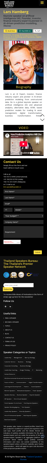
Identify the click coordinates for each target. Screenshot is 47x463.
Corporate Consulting (10, 366)
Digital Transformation (35, 382)
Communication (21, 382)
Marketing (39, 370)
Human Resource (9, 374)
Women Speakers (9, 390)
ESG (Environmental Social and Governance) (17, 378)
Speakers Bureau (9, 395)
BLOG (7, 334)
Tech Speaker (26, 407)
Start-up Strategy (30, 357)
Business (20, 362)
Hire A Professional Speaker (12, 415)
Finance (26, 386)
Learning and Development (12, 386)
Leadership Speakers (10, 411)
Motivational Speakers (24, 390)
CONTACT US (9, 338)
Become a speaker (12, 322)
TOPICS (7, 326)
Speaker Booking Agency (12, 407)
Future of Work (9, 382)
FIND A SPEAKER (10, 318)
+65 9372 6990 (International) (15, 176)
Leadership (7, 357)
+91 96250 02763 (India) (13, 179)
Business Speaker (22, 395)
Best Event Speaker (10, 419)
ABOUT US (8, 330)
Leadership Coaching (10, 370)
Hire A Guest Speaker (20, 399)
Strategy (28, 362)
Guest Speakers (36, 386)
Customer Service (9, 362)
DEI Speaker (8, 399)
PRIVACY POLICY (10, 345)
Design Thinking (25, 370)
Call (38, 31)
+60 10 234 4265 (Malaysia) (14, 182)
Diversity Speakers (25, 411)
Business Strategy (25, 366)
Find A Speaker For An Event (13, 403)
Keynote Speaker (35, 395)
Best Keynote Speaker (30, 415)
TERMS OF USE (10, 341)
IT (32, 370)
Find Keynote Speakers (31, 403)
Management (18, 357)
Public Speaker (37, 390)
